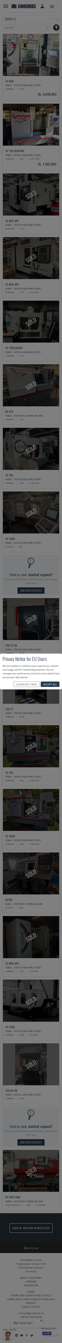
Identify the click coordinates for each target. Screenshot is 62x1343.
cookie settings (26, 684)
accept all (50, 684)
